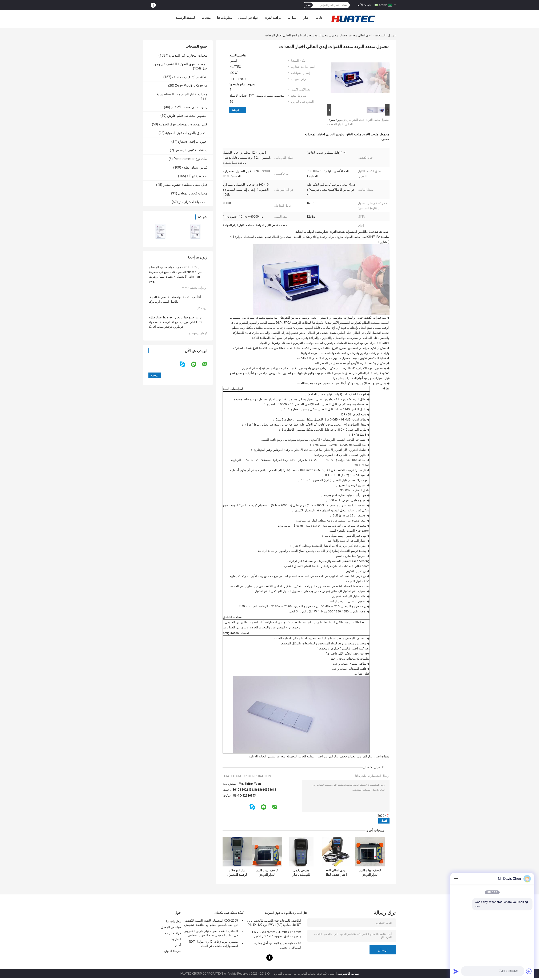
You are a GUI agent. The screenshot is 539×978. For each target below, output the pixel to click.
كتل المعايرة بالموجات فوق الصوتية (183, 124)
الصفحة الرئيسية (186, 17)
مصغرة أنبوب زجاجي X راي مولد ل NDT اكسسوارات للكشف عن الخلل (213, 943)
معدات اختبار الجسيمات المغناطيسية (181, 94)
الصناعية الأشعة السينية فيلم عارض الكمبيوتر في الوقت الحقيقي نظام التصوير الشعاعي (211, 933)
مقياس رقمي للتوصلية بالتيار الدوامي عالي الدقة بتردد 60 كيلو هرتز (301, 873)
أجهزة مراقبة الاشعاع (192, 142)
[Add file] (529, 971)
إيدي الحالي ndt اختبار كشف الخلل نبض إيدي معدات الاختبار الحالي (336, 873)
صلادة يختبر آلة (197, 176)
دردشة (235, 109)
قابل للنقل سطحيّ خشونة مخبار (185, 185)
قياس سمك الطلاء (194, 167)
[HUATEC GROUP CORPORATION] (353, 18)
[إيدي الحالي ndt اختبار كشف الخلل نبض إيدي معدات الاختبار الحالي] (336, 851)
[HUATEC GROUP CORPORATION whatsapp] (196, 364)
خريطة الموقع (172, 951)
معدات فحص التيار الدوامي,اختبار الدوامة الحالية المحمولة (321, 756)
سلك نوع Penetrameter (190, 159)
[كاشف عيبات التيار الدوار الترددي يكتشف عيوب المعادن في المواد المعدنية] (370, 851)
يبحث (308, 5)
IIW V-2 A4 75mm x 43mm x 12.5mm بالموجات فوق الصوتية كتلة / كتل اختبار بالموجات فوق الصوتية (276, 934)
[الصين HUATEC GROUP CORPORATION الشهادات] (160, 231)
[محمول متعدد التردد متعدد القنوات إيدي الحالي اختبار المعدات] (360, 78)
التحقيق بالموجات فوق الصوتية (186, 133)
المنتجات (380, 35)
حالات (319, 17)
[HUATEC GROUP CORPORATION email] (207, 364)
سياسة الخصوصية (348, 973)
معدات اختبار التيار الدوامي (373, 756)
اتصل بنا (292, 17)
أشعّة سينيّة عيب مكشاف (189, 77)
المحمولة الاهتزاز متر (193, 202)
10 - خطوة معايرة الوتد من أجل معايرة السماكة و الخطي (277, 945)
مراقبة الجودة (273, 17)
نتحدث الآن (364, 5)
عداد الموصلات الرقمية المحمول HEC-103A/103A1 (237, 873)
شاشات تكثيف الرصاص (191, 150)
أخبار (307, 17)
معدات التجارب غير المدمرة (188, 55)
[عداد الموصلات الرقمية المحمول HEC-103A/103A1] (237, 851)
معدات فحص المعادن (192, 193)
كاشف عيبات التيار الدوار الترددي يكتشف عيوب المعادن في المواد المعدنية (370, 873)
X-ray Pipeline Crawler (191, 86)
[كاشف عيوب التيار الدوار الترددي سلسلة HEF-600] (267, 851)
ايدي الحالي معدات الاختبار (356, 35)
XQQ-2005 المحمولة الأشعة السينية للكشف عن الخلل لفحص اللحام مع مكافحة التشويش (211, 922)
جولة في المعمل (248, 17)
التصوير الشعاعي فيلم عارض (187, 116)
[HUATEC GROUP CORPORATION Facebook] (153, 5)
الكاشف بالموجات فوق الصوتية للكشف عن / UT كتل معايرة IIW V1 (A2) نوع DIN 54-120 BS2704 (274, 923)
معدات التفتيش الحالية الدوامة (267, 756)
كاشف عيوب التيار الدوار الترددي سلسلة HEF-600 (267, 873)
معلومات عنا (224, 17)
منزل (391, 35)
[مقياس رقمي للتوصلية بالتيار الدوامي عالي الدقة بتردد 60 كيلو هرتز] (301, 851)
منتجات (206, 17)
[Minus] (456, 878)
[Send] (456, 971)
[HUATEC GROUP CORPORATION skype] (185, 364)
